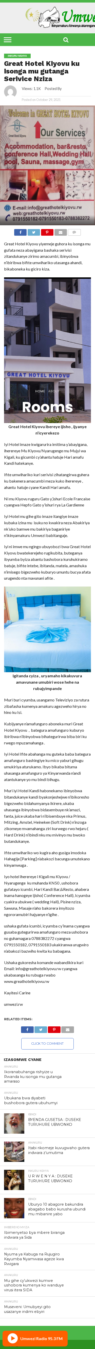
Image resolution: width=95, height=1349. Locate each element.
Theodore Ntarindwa (40, 93)
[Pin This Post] (47, 231)
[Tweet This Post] (33, 231)
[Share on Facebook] (20, 231)
